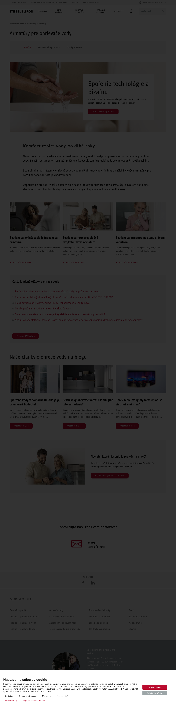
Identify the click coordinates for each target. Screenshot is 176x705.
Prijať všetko (154, 687)
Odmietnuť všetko (155, 693)
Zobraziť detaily (10, 700)
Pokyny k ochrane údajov (33, 700)
